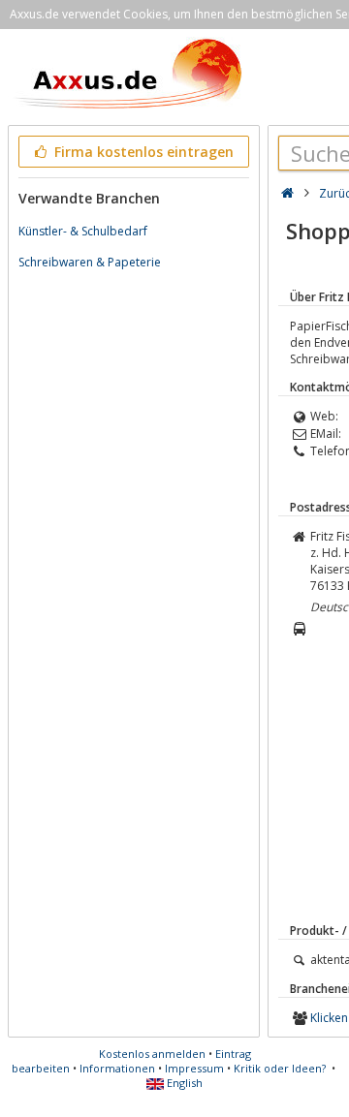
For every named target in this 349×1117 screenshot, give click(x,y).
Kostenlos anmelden (152, 1053)
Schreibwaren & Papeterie (89, 262)
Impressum (194, 1068)
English (183, 1082)
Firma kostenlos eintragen (142, 151)
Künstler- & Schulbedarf (82, 231)
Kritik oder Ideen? (280, 1068)
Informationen (117, 1068)
